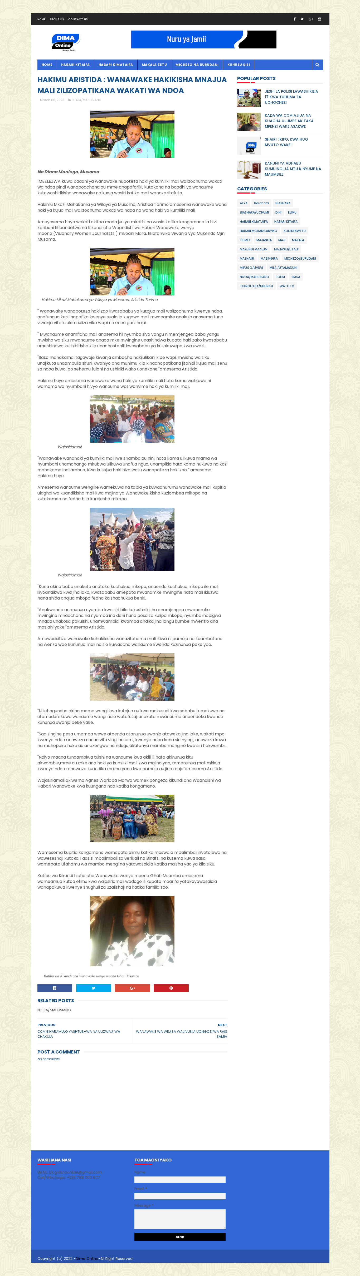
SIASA (295, 277)
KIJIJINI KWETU (295, 231)
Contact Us (78, 19)
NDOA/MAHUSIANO (86, 100)
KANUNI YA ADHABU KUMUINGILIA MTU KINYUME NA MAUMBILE (293, 169)
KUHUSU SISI (238, 64)
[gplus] (311, 19)
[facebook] (294, 19)
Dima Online (87, 1258)
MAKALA (298, 240)
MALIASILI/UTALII (286, 249)
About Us (57, 19)
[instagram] (319, 19)
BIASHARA (282, 203)
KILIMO (245, 240)
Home (41, 19)
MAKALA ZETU (154, 64)
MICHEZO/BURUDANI (300, 258)
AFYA (243, 203)
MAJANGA (264, 240)
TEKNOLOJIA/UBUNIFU (256, 286)
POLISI (280, 277)
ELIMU (292, 212)
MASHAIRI (247, 258)
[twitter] (302, 19)
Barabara (261, 203)
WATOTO (287, 286)
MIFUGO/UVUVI (251, 267)
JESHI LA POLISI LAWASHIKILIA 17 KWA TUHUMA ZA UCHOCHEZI (291, 97)
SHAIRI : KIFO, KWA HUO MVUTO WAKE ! (286, 142)
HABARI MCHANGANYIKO (258, 231)
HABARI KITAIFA (75, 64)
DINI (278, 212)
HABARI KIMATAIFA (116, 64)
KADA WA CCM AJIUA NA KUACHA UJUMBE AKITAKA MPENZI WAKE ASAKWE (289, 121)
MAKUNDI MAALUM (253, 249)
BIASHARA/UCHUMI (254, 212)
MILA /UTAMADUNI (283, 267)
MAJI (281, 240)
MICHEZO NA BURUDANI (197, 64)
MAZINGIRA (269, 258)
